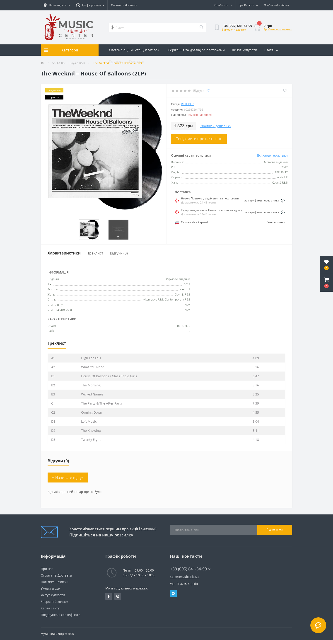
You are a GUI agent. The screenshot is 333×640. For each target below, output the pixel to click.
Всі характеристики (272, 155)
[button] (326, 283)
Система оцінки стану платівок (134, 50)
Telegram (173, 593)
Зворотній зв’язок (54, 601)
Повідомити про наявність (199, 138)
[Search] (201, 27)
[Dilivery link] (283, 201)
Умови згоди (50, 588)
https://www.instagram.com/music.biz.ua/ (117, 596)
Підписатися (274, 529)
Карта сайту (50, 608)
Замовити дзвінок (234, 30)
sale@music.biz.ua (184, 577)
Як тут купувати (244, 50)
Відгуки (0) (119, 253)
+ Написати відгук (67, 477)
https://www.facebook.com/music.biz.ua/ (108, 596)
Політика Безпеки (54, 582)
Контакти (136, 61)
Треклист (95, 253)
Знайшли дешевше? (215, 126)
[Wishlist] (285, 90)
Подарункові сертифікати (60, 615)
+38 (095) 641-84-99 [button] (188, 569)
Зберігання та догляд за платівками (195, 50)
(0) (208, 90)
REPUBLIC (187, 104)
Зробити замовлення (278, 29)
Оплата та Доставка (124, 5)
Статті (269, 50)
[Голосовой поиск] (112, 27)
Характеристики (64, 253)
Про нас (115, 61)
